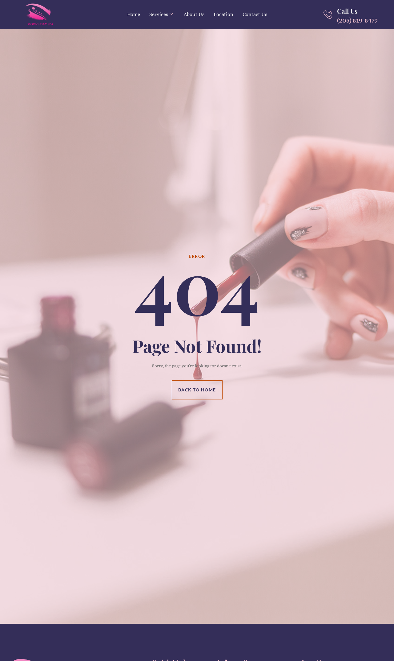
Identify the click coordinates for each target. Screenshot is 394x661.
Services (158, 14)
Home (133, 14)
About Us (194, 14)
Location (223, 14)
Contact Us (255, 14)
